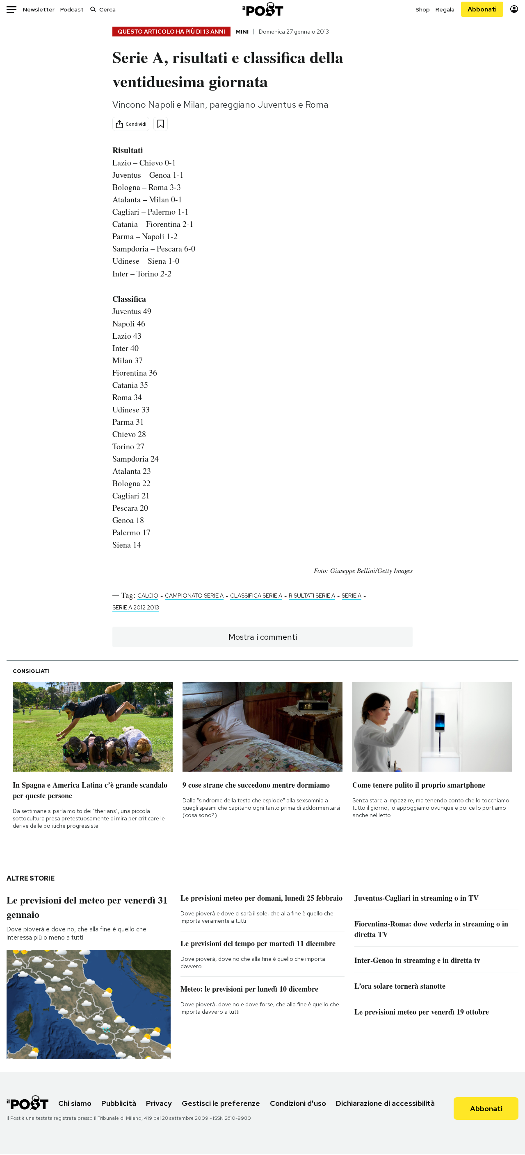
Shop (422, 9)
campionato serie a (194, 595)
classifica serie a (256, 595)
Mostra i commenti (262, 637)
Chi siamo (74, 1103)
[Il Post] (262, 9)
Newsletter (39, 9)
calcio (147, 595)
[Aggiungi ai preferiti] (160, 124)
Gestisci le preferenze (221, 1103)
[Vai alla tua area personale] (514, 9)
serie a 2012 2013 (135, 607)
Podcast (72, 9)
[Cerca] (93, 9)
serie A (351, 595)
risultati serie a (312, 595)
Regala (445, 9)
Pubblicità (118, 1103)
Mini (242, 31)
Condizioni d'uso (298, 1103)
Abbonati (482, 9)
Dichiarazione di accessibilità (385, 1103)
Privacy (159, 1103)
